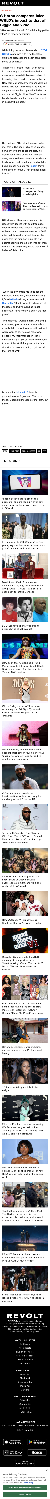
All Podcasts (25, 1347)
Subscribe (25, 1400)
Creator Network (25, 1359)
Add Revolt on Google (19, 44)
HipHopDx (7, 303)
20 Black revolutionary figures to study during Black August (20, 627)
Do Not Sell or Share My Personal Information (25, 1487)
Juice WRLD (22, 392)
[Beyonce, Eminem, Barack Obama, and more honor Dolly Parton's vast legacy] (25, 1030)
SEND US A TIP (25, 1430)
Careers (25, 1389)
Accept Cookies (25, 1494)
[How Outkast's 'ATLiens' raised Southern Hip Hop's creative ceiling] (25, 903)
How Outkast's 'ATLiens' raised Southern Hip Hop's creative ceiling (22, 921)
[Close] (47, 1470)
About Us (25, 1374)
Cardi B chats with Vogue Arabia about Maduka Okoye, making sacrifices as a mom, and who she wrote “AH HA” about (21, 881)
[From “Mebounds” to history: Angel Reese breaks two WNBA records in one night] (25, 1278)
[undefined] (11, 192)
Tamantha (10, 41)
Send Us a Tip (25, 1382)
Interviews (6, 11)
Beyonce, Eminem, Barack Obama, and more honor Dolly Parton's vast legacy (22, 1050)
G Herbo (6, 54)
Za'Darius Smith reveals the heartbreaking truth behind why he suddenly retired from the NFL (21, 796)
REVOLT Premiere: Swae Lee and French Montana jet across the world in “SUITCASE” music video (23, 1257)
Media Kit (25, 1385)
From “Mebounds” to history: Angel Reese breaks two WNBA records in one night (23, 1297)
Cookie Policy (28, 1483)
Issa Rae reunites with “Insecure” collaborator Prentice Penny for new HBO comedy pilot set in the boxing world (22, 1172)
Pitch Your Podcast (25, 1355)
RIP (39, 451)
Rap (44, 451)
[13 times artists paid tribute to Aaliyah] (25, 1071)
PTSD (44, 50)
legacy (34, 165)
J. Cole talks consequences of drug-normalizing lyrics (33, 191)
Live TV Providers (25, 1351)
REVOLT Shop (25, 1412)
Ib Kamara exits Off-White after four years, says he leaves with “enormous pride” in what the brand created (23, 545)
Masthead (25, 1378)
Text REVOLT (25, 1408)
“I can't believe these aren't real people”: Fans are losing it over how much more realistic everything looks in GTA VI (23, 503)
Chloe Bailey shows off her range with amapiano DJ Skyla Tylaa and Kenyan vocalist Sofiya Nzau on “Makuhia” (21, 711)
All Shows (25, 1344)
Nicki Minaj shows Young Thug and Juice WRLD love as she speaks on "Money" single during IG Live (35, 207)
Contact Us (25, 1404)
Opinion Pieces (28, 451)
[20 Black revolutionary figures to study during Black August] (25, 609)
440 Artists (25, 1363)
